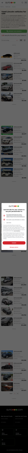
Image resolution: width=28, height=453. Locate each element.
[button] (14, 223)
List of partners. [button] (17, 230)
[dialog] (14, 226)
